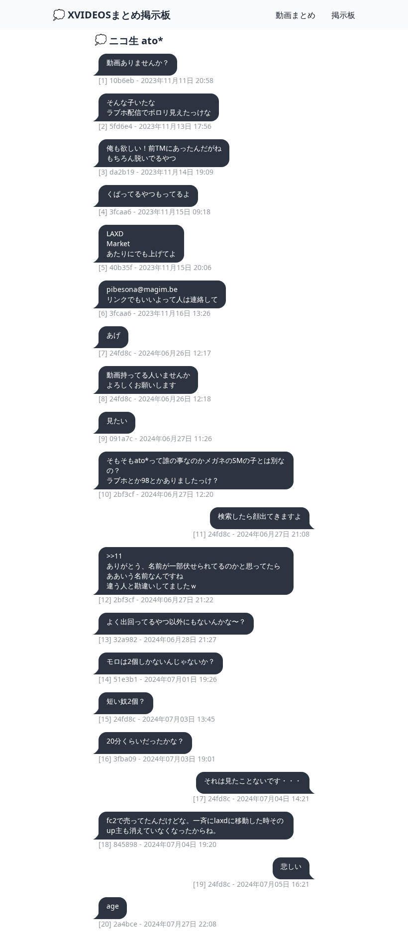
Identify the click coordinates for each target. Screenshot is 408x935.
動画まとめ (295, 14)
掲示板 (343, 14)
